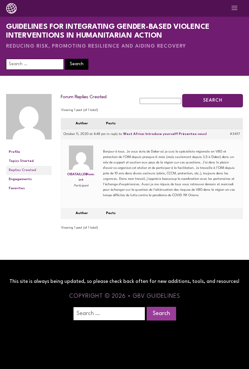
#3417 (235, 134)
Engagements (20, 179)
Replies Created (22, 170)
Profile (14, 152)
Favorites (17, 188)
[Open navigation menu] (234, 8)
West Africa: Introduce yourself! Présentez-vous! (165, 134)
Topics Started (21, 161)
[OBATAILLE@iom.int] (29, 144)
